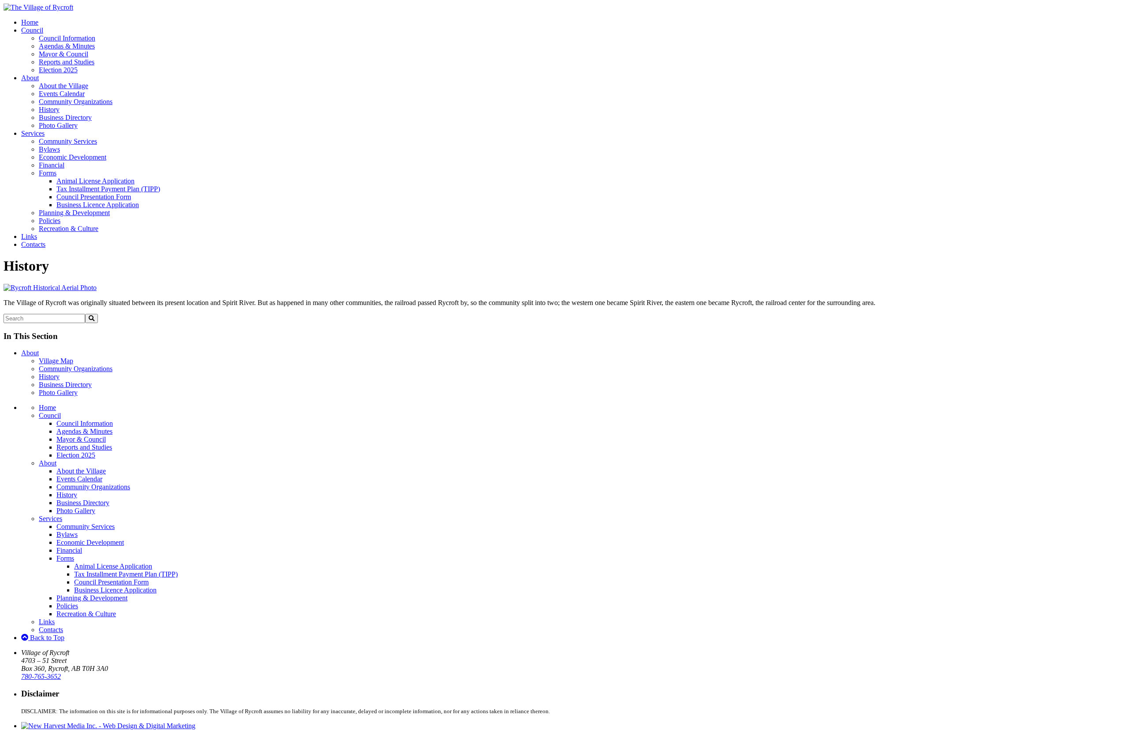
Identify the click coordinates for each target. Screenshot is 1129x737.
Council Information (67, 38)
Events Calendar (62, 93)
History (49, 109)
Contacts (33, 244)
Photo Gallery (58, 125)
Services (33, 133)
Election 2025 (58, 70)
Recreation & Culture (68, 228)
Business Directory (65, 117)
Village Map (56, 361)
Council (32, 30)
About (30, 78)
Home (29, 22)
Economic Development (72, 157)
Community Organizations (75, 101)
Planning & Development (74, 212)
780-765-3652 (41, 676)
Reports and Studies (66, 62)
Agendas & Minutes (67, 46)
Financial (51, 165)
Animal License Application (95, 181)
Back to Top (46, 637)
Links (29, 236)
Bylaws (49, 149)
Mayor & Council (63, 54)
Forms (47, 173)
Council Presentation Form (93, 197)
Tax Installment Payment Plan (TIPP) (108, 189)
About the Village (63, 85)
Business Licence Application (97, 204)
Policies (49, 220)
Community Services (68, 141)
